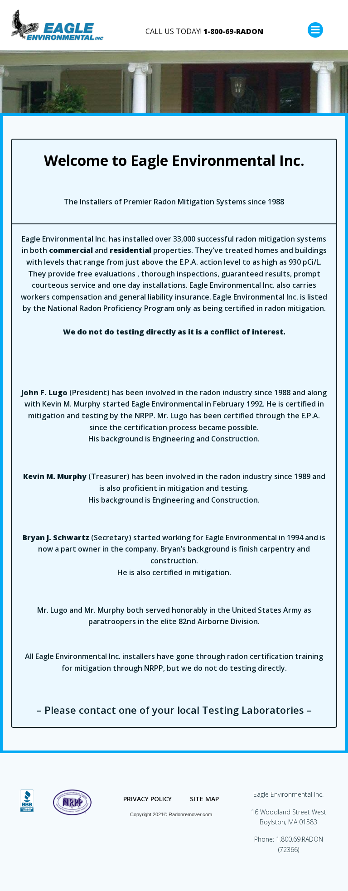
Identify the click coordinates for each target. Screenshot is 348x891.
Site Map (204, 798)
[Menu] (315, 30)
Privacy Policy (147, 798)
